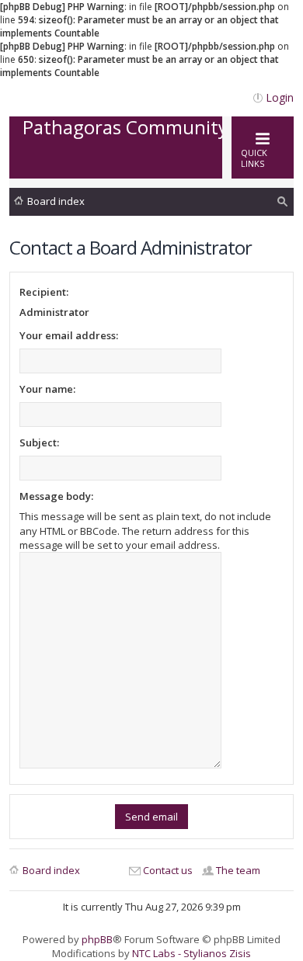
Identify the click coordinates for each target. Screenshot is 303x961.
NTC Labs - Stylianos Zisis (191, 953)
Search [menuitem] (283, 203)
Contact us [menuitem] (168, 870)
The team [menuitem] (238, 870)
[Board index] (153, 162)
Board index (56, 201)
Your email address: (68, 335)
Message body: (56, 496)
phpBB (97, 939)
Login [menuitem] (280, 97)
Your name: (47, 389)
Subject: (39, 442)
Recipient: (43, 292)
